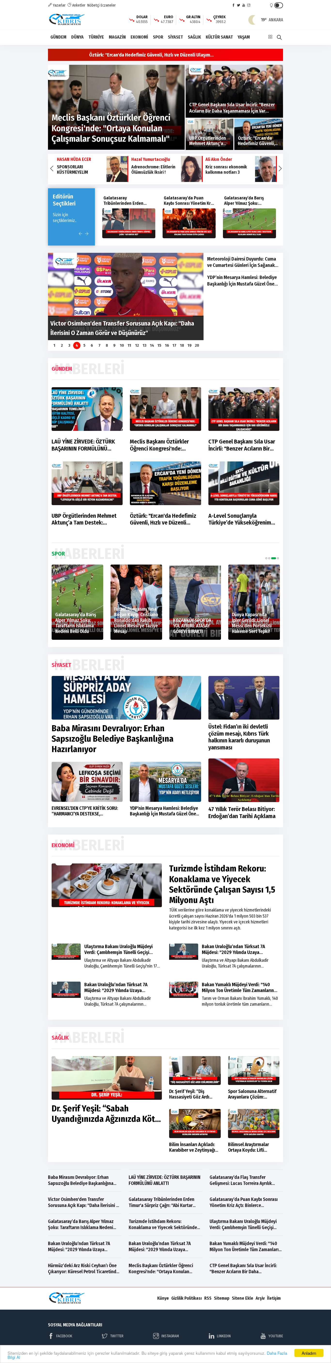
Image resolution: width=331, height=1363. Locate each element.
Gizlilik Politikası (186, 1298)
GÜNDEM (58, 37)
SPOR (158, 37)
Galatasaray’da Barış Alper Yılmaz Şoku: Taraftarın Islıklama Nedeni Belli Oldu (184, 205)
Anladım (309, 1353)
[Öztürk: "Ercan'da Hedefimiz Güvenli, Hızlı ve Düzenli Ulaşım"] (258, 134)
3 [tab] (272, 558)
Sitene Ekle (242, 1298)
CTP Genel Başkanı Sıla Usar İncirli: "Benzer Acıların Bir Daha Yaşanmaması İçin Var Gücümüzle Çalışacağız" (241, 445)
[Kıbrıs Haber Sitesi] (67, 19)
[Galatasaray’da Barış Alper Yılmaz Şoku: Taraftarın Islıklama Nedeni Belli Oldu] (189, 223)
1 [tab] (266, 558)
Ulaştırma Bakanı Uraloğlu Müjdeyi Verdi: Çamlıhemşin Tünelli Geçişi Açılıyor (118, 952)
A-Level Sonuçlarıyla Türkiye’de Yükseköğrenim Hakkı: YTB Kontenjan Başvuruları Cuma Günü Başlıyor (239, 519)
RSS (208, 1298)
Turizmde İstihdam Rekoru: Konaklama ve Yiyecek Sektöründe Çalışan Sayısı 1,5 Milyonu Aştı (249, 205)
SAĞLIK (194, 37)
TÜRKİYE (96, 37)
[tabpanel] (57, 602)
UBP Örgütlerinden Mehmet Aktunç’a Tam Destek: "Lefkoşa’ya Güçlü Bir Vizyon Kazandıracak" (85, 519)
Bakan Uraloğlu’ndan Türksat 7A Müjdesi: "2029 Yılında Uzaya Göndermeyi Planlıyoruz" (233, 952)
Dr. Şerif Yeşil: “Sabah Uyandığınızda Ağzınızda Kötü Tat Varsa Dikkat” (106, 1119)
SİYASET (175, 37)
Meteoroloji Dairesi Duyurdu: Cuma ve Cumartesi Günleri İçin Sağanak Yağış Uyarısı (241, 262)
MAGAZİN (117, 37)
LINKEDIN (224, 1336)
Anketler (78, 5)
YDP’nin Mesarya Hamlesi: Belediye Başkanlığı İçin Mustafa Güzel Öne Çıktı (242, 280)
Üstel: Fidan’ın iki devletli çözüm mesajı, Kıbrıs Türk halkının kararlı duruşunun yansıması (239, 737)
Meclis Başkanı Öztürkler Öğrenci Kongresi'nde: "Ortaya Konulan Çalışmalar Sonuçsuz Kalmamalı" (162, 445)
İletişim (274, 1298)
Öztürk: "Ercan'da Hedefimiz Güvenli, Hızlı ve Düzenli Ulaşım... (151, 55)
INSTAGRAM (170, 1336)
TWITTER (116, 1336)
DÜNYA (77, 37)
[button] (51, 169)
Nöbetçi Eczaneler (101, 5)
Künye (163, 1298)
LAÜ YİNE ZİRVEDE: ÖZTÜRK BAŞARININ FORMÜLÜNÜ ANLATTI (83, 445)
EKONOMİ (139, 37)
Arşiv (260, 1298)
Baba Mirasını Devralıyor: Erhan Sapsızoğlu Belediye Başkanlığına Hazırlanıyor (112, 739)
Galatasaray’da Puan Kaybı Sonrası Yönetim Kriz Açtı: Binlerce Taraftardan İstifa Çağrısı (128, 205)
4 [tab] (276, 558)
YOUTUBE (275, 1336)
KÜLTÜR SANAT (219, 37)
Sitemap (221, 1298)
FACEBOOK (64, 1336)
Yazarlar (58, 5)
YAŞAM (244, 37)
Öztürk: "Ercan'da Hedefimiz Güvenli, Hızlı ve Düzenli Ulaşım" (163, 519)
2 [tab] (269, 558)
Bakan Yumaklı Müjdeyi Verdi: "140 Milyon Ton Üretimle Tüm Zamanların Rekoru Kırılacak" (238, 990)
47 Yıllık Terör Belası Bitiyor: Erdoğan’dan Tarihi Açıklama (242, 813)
